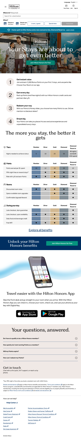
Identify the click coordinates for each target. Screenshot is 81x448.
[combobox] (40, 16)
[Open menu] (5, 6)
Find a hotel (69, 24)
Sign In (76, 8)
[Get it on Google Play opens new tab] (53, 313)
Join (71, 8)
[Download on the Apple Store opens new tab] (27, 313)
